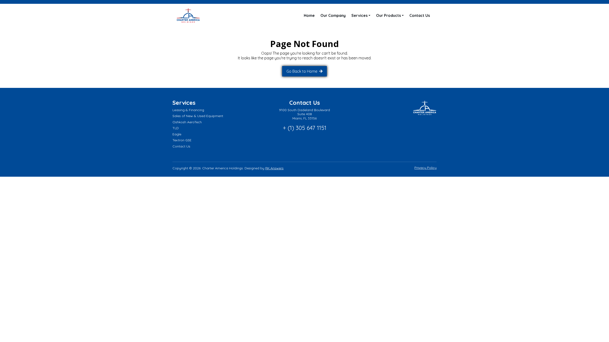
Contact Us (419, 15)
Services (359, 15)
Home (309, 15)
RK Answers (274, 168)
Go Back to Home (302, 71)
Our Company (333, 15)
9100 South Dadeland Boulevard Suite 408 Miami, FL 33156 (304, 114)
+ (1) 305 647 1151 (304, 127)
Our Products (388, 15)
